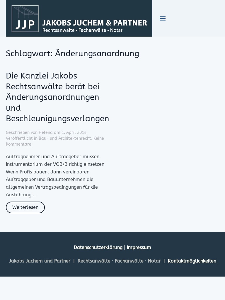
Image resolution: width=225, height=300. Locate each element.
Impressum (139, 247)
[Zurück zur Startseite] (79, 18)
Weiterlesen (25, 207)
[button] (163, 18)
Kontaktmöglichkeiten (192, 261)
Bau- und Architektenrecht (65, 138)
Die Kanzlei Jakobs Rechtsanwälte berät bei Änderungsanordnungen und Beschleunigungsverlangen (57, 97)
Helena (46, 132)
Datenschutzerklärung (99, 247)
